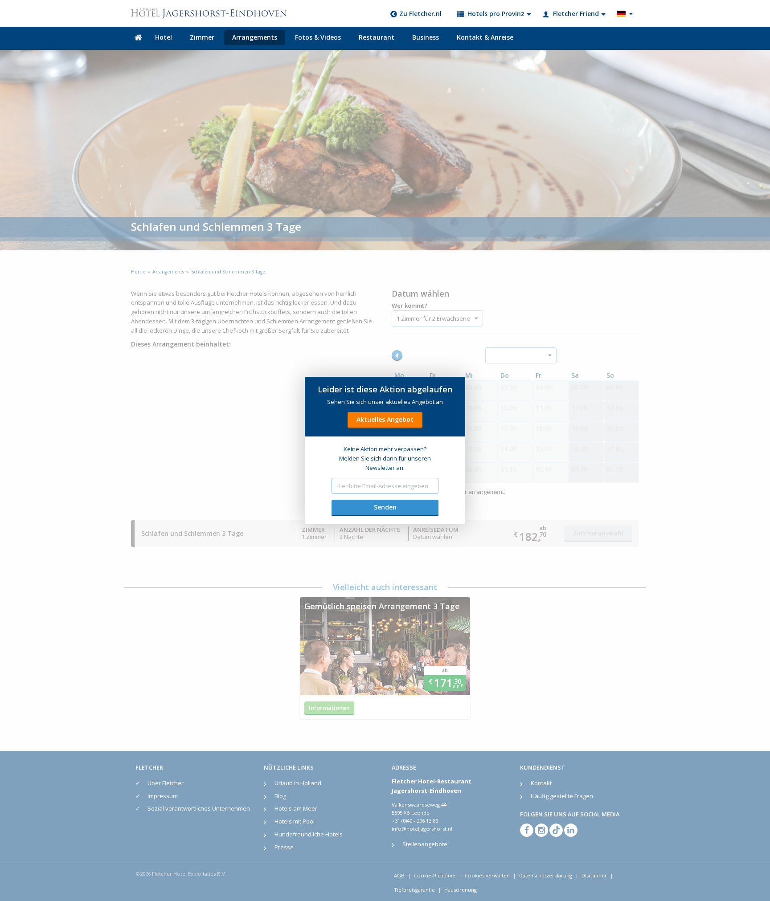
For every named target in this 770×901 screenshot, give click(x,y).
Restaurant (376, 37)
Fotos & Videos (318, 37)
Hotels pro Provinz (496, 13)
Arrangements (254, 37)
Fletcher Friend (576, 13)
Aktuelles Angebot (385, 419)
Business (425, 37)
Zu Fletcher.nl (420, 13)
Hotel (163, 37)
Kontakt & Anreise (485, 37)
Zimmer (202, 37)
